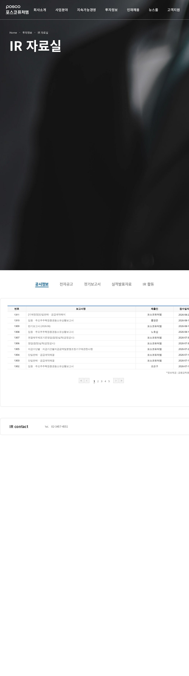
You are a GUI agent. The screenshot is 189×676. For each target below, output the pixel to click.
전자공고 (66, 284)
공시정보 (42, 284)
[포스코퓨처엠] (17, 9)
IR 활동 (148, 284)
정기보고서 (92, 284)
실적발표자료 (122, 284)
